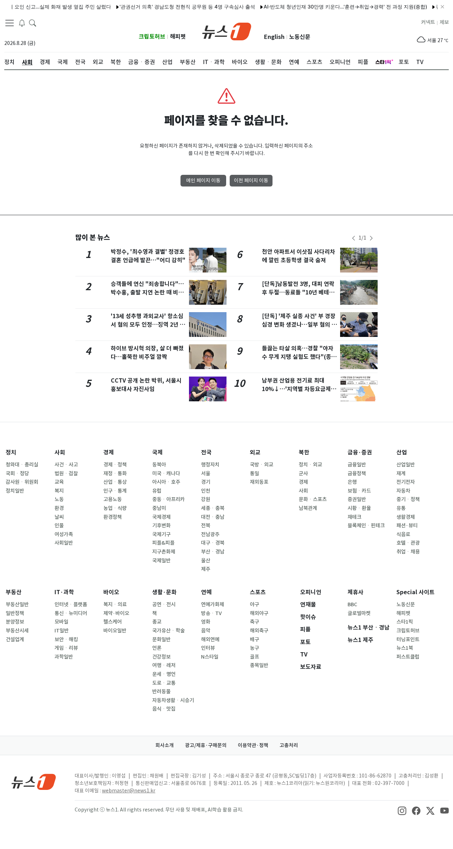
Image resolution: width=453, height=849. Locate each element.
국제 (157, 452)
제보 (444, 22)
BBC (352, 604)
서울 (205, 473)
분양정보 (15, 622)
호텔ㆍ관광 (408, 543)
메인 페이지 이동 (203, 180)
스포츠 (258, 592)
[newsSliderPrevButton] (353, 238)
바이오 (111, 592)
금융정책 (357, 473)
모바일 (61, 622)
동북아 (159, 464)
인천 (205, 491)
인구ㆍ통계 (115, 491)
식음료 (403, 534)
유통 (401, 508)
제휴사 (355, 592)
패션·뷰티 (407, 525)
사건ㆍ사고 (66, 464)
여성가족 (64, 534)
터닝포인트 (407, 639)
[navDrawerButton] (9, 23)
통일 (254, 473)
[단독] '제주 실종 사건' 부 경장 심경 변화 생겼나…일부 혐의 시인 (299, 324)
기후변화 (161, 525)
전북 (205, 525)
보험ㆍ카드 (359, 491)
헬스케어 (112, 622)
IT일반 (62, 630)
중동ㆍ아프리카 (168, 499)
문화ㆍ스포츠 (313, 499)
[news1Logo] (33, 781)
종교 (156, 622)
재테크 (354, 517)
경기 (205, 482)
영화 (205, 622)
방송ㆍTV (211, 613)
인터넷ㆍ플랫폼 (71, 604)
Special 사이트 (415, 592)
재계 (401, 473)
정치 (11, 452)
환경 (59, 508)
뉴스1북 (404, 648)
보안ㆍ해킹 (66, 639)
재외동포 (259, 482)
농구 (254, 648)
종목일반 (259, 665)
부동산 (14, 592)
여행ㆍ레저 (164, 665)
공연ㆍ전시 (164, 604)
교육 (59, 482)
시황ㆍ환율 (359, 508)
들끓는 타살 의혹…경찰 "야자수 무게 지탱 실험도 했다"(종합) (297, 357)
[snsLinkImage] (402, 810)
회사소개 (164, 745)
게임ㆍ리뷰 (66, 648)
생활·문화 (164, 592)
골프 (254, 657)
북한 (304, 452)
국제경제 (161, 517)
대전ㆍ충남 (212, 517)
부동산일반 (17, 604)
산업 (401, 452)
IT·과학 (64, 592)
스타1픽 (404, 622)
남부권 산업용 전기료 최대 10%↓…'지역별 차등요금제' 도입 (297, 389)
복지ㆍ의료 (115, 604)
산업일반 (405, 464)
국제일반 (161, 560)
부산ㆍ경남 (212, 552)
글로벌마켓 (359, 613)
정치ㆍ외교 (310, 464)
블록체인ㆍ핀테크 (366, 525)
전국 (206, 452)
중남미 (159, 508)
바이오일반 (114, 630)
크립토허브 (152, 36)
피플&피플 (163, 543)
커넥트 (428, 22)
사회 (60, 452)
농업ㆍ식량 (115, 508)
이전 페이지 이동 (251, 180)
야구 (254, 604)
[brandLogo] (227, 30)
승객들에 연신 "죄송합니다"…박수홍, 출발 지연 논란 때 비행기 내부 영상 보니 (147, 292)
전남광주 (210, 534)
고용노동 (112, 499)
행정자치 (210, 464)
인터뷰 (208, 648)
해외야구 (259, 613)
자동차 (403, 491)
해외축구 (259, 630)
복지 (59, 491)
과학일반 (64, 657)
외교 (255, 452)
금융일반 (357, 464)
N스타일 (209, 657)
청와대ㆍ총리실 (22, 464)
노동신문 (299, 37)
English (274, 37)
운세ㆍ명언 (164, 674)
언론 (156, 648)
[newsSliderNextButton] (371, 238)
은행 (352, 482)
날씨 (59, 517)
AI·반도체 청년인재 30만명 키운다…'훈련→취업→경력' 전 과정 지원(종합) (335, 7)
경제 (108, 452)
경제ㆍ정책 (115, 464)
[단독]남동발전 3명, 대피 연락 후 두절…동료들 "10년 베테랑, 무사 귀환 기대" (299, 292)
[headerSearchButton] (32, 22)
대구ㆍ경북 (212, 543)
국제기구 (161, 534)
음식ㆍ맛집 (164, 709)
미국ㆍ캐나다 (166, 473)
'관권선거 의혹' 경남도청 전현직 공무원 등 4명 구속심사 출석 (177, 7)
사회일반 (64, 543)
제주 (205, 569)
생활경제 (405, 517)
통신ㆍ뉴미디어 (71, 613)
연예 (206, 592)
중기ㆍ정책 (408, 499)
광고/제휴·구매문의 (205, 745)
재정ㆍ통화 (115, 473)
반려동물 (161, 691)
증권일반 (357, 499)
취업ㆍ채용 (408, 552)
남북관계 (308, 508)
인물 (59, 525)
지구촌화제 (163, 552)
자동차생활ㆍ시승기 (173, 700)
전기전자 (405, 482)
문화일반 (161, 639)
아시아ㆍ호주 (166, 482)
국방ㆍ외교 (261, 464)
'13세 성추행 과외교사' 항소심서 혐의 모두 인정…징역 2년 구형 (148, 324)
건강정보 (161, 657)
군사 (303, 473)
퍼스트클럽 (407, 657)
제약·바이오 (116, 613)
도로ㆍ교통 (164, 683)
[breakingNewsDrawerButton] (21, 22)
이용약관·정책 (253, 745)
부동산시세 (17, 630)
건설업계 (15, 639)
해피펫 (178, 36)
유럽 (156, 491)
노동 (59, 499)
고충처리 (289, 745)
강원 (205, 499)
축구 (254, 622)
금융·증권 (360, 452)
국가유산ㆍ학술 (168, 630)
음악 (205, 630)
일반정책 (15, 613)
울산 (205, 560)
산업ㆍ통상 (115, 482)
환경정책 (112, 517)
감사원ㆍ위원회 (22, 482)
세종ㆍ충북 (212, 508)
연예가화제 (212, 604)
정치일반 (15, 491)
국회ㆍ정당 (17, 473)
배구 (254, 639)
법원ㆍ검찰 (66, 473)
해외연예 (210, 639)
